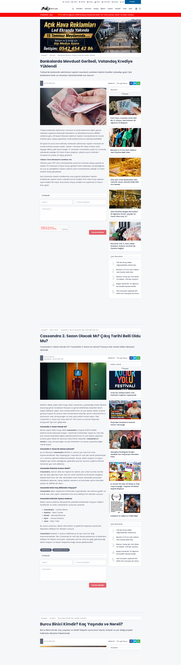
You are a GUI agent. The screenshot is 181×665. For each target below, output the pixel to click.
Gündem (79, 9)
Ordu (125, 9)
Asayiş (96, 9)
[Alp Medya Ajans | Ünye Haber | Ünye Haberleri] (49, 9)
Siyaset (118, 9)
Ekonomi (88, 9)
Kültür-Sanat (54, 330)
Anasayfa (44, 55)
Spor (130, 9)
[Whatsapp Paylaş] (138, 83)
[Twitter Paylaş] (135, 83)
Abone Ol (111, 83)
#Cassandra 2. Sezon (61, 550)
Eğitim (103, 9)
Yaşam (110, 9)
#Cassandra (46, 550)
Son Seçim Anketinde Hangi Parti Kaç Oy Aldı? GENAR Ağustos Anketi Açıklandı (90, 15)
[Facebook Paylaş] (131, 83)
